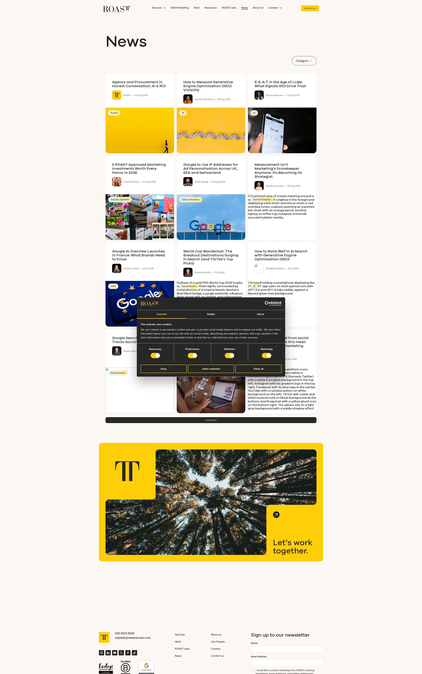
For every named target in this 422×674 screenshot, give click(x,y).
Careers (273, 7)
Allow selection (211, 368)
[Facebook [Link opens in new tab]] (128, 653)
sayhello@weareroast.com (133, 637)
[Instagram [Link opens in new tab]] (101, 653)
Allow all (258, 368)
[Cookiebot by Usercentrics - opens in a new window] (267, 303)
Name (254, 643)
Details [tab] (211, 314)
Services (157, 7)
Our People (218, 641)
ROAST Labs (229, 7)
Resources (211, 7)
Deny (164, 368)
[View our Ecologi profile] (106, 668)
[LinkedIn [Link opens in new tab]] (108, 653)
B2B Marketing (180, 7)
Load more (211, 420)
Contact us (310, 8)
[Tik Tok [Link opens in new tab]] (134, 653)
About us (216, 634)
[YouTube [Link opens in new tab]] (114, 653)
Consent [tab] (161, 314)
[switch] (192, 355)
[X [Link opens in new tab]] (121, 653)
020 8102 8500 (125, 633)
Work (197, 7)
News (244, 7)
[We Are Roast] (116, 7)
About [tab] (260, 314)
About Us (258, 7)
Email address (258, 656)
